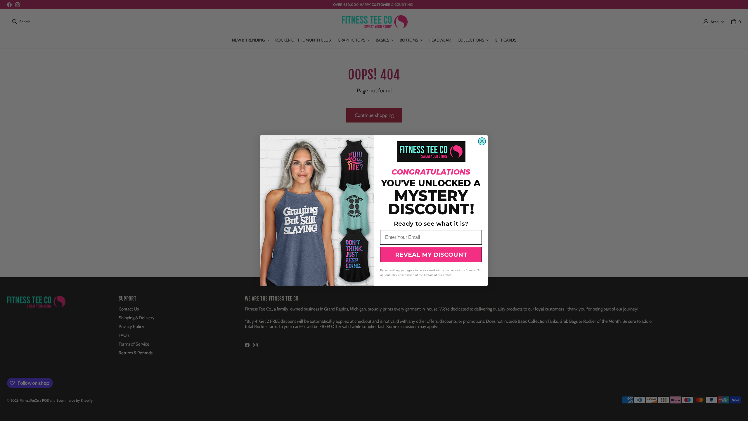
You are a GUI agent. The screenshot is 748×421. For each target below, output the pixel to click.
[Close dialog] (482, 141)
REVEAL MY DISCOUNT (431, 254)
